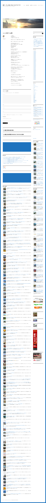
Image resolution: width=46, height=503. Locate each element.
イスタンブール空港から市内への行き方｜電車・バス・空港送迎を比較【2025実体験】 (15, 218)
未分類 (34, 98)
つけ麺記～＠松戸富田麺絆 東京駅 (10, 394)
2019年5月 (35, 72)
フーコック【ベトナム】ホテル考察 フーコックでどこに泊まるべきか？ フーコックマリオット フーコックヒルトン (15, 162)
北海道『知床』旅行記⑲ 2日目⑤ (9, 363)
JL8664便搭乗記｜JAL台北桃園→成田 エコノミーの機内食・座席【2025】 (13, 280)
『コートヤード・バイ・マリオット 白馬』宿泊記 (11, 453)
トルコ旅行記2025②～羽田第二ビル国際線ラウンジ (11, 369)
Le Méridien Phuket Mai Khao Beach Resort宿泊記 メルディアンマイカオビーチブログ (40, 203)
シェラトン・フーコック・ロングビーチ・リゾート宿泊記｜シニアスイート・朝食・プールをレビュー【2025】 (17, 274)
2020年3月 (35, 69)
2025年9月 (35, 53)
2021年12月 (35, 64)
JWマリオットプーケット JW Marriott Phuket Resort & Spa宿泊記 (13, 224)
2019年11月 (35, 70)
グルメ (34, 85)
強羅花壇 (34, 97)
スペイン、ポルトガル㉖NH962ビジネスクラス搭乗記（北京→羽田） (13, 320)
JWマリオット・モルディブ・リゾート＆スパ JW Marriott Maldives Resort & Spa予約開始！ (15, 425)
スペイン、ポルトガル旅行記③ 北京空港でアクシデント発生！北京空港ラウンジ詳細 (14, 456)
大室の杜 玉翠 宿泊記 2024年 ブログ (10, 209)
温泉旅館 (34, 102)
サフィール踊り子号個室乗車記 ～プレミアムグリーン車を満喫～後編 (13, 400)
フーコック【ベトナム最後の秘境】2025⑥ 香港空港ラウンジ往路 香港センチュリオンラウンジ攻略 (38, 44)
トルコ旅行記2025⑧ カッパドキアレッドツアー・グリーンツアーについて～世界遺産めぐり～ (15, 286)
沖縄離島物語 (7, 490)
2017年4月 (35, 79)
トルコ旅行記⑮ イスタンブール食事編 (10, 289)
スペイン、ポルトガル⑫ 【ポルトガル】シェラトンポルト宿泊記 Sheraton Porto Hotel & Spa (16, 462)
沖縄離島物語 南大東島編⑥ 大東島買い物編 (8, 163)
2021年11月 (35, 65)
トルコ (37, 146)
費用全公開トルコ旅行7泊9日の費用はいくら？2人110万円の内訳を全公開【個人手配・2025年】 (38, 108)
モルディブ (35, 94)
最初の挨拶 (27, 5)
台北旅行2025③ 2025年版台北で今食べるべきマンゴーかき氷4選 (13, 329)
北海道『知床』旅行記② (8, 326)
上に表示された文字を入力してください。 (7, 118)
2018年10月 (35, 75)
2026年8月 (35, 51)
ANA (34, 84)
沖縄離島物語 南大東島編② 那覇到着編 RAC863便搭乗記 (12, 385)
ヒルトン (34, 91)
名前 (3, 104)
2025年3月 (35, 57)
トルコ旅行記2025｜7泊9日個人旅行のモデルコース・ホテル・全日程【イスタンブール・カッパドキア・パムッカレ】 (18, 187)
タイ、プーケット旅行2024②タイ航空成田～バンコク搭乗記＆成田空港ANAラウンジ (40, 149)
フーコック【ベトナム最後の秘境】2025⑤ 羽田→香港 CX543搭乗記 (10, 159)
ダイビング (35, 89)
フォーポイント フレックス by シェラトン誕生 (11, 252)
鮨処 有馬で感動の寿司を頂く (39, 269)
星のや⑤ (7, 323)
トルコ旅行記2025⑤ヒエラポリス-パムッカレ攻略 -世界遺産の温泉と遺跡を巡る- (14, 246)
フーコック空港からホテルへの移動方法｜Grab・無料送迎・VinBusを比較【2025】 (11, 157)
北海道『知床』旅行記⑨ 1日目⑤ (9, 215)
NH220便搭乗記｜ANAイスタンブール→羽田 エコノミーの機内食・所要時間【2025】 (15, 212)
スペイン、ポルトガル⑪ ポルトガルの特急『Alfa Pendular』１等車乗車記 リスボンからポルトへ (16, 428)
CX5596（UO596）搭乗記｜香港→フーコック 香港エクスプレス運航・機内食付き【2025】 (12, 158)
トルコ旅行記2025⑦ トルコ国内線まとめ (10, 255)
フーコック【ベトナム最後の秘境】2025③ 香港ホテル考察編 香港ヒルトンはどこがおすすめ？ (16, 351)
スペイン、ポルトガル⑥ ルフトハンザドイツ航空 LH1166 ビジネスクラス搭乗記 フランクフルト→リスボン (17, 459)
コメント (4, 94)
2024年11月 (35, 59)
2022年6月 (35, 63)
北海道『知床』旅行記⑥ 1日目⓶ (9, 388)
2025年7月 (35, 54)
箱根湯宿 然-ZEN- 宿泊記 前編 (9, 366)
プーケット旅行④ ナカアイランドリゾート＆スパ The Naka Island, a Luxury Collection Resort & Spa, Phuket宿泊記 (18, 283)
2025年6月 (35, 55)
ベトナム (34, 92)
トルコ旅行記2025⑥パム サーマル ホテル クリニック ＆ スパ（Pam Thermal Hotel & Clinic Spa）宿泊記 (16, 249)
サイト (3, 111)
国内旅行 (34, 96)
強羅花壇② (7, 360)
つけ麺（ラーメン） (36, 90)
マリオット (36, 155)
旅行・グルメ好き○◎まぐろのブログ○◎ (11, 5)
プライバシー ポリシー (40, 5)
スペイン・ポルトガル (36, 86)
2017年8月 (35, 77)
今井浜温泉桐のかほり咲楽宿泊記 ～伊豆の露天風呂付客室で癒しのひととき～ (14, 277)
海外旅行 (34, 101)
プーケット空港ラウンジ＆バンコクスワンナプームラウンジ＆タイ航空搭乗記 (14, 357)
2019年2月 (35, 74)
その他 (34, 87)
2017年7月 (35, 78)
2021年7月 (35, 68)
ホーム (24, 5)
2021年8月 (35, 67)
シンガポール (4, 39)
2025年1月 (35, 58)
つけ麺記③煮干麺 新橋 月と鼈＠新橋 (10, 450)
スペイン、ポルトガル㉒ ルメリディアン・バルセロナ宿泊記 (12, 206)
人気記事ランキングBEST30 (33, 5)
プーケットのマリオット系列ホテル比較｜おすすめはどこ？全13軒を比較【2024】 (40, 153)
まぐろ (3, 37)
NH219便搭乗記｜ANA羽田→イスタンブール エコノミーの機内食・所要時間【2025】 (40, 157)
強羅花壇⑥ (7, 311)
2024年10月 (35, 60)
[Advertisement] (23, 13)
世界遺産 (34, 95)
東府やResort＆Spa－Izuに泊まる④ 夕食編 (10, 317)
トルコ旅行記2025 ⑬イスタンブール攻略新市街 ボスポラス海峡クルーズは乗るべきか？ (40, 250)
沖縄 (34, 99)
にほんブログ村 (4, 168)
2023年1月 (35, 62)
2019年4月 (35, 73)
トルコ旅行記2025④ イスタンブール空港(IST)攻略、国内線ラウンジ (40, 174)
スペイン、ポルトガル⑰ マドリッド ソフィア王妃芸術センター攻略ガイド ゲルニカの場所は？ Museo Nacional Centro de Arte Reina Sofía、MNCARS (38, 183)
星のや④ (7, 419)
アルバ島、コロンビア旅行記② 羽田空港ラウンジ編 (11, 391)
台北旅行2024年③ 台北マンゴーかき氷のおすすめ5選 (11, 487)
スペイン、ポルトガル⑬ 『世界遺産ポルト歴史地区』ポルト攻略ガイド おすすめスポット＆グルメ (16, 354)
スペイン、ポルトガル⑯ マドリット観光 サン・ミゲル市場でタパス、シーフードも (14, 397)
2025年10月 (35, 52)
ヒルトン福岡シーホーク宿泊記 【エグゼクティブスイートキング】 (13, 422)
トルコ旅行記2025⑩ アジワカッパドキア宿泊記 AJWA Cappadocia (13, 292)
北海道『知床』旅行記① (8, 314)
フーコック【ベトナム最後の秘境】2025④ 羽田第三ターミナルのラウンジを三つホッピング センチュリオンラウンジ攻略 (15, 160)
